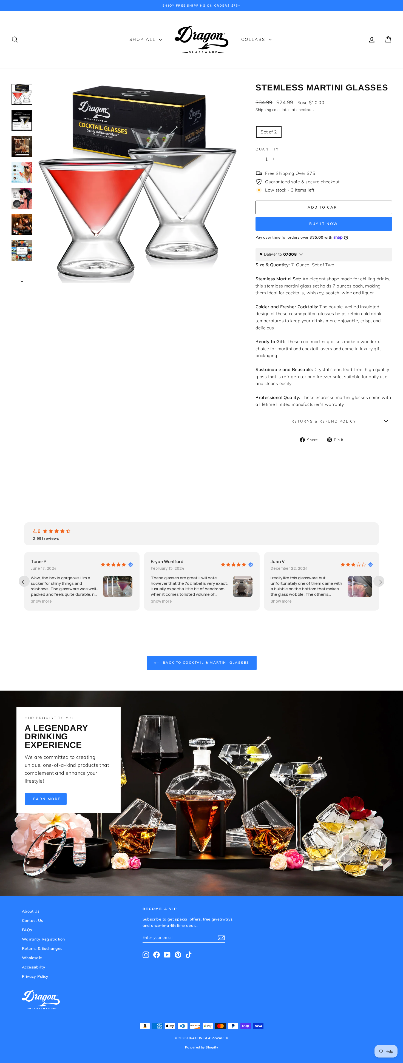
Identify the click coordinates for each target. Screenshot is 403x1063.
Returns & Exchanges (42, 948)
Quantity (267, 149)
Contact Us (32, 920)
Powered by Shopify (201, 1047)
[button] (41, 601)
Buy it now (323, 223)
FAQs (27, 929)
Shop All (143, 39)
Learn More (45, 799)
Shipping (263, 109)
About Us (30, 911)
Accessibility (33, 967)
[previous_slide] (24, 581)
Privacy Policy (35, 976)
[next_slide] (378, 581)
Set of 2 (269, 132)
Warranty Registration (43, 939)
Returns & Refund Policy (323, 421)
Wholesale (32, 957)
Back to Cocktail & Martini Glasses (205, 662)
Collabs (254, 39)
